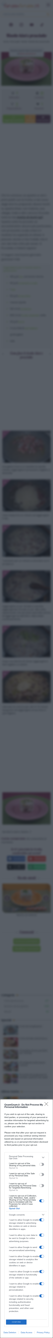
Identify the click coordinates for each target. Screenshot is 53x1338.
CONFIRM (16, 1322)
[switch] (41, 1164)
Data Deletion (10, 1332)
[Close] (47, 1105)
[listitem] (26, 1157)
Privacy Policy (43, 1332)
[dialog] (26, 1218)
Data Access (26, 1332)
